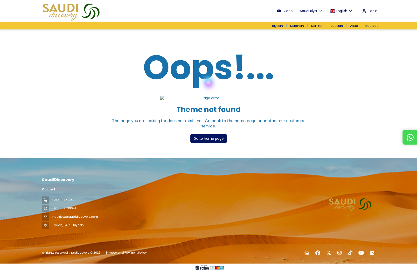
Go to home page (209, 138)
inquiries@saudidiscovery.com (75, 217)
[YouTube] (361, 253)
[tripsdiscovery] (350, 204)
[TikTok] (350, 253)
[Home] (307, 253)
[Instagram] (339, 253)
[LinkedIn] (372, 253)
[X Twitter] (329, 253)
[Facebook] (318, 253)
